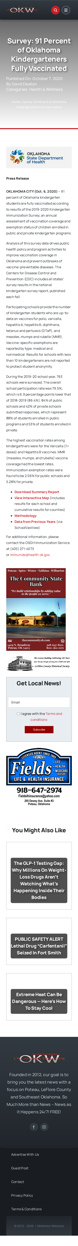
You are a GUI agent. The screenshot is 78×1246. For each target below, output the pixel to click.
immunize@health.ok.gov (30, 554)
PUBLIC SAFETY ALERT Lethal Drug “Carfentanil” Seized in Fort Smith (39, 946)
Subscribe (39, 729)
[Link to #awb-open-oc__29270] (55, 10)
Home (16, 102)
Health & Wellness (46, 89)
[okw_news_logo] (21, 8)
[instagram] (44, 1127)
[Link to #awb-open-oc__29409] (66, 10)
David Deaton (24, 84)
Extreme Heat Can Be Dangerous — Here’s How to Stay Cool (39, 1001)
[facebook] (34, 1127)
